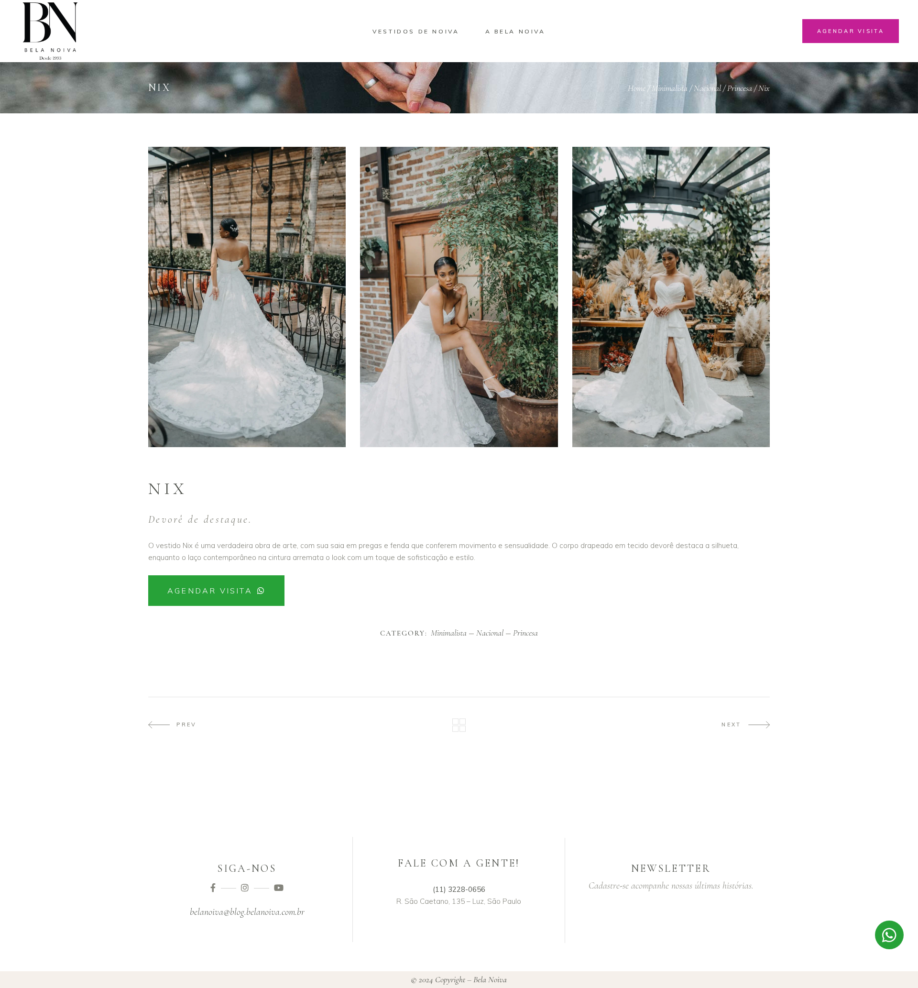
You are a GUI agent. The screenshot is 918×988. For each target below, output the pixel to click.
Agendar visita (209, 590)
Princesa (739, 88)
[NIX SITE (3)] (671, 297)
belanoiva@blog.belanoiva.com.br (247, 912)
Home (636, 88)
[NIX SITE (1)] (247, 297)
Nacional (707, 88)
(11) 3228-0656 (459, 889)
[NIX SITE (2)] (458, 297)
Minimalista (670, 88)
